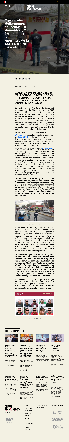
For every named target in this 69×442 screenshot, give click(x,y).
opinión (27, 430)
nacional (28, 413)
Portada (46, 2)
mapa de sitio (41, 408)
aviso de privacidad (43, 405)
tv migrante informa (28, 426)
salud (27, 418)
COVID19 (13, 2)
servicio (27, 421)
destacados (28, 410)
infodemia (28, 416)
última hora (28, 408)
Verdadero (23, 2)
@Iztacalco (19, 135)
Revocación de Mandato (60, 2)
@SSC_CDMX (23, 137)
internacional (29, 423)
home (26, 405)
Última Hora (35, 2)
